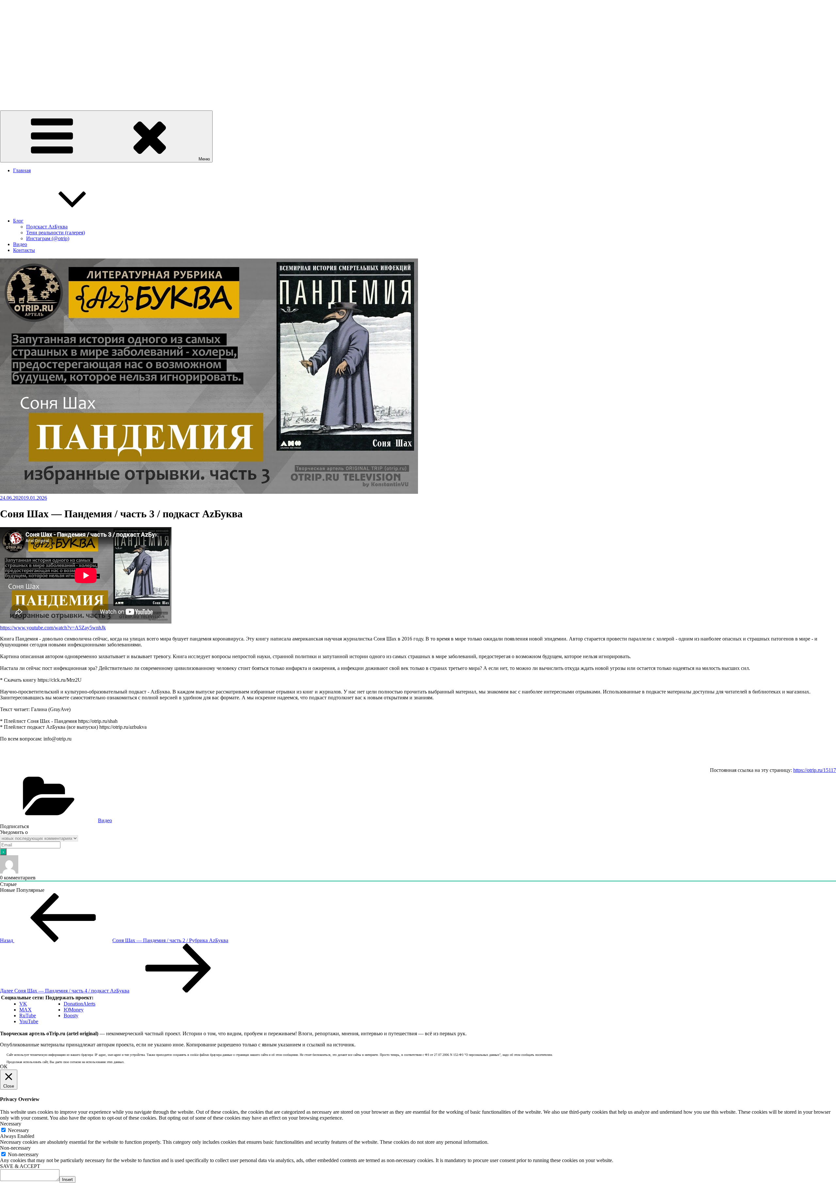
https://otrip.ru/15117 (814, 770)
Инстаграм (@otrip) (47, 238)
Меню (204, 159)
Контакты (24, 250)
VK (23, 1004)
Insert (67, 1179)
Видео (20, 244)
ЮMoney (74, 1009)
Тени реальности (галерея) (55, 232)
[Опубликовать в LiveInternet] (59, 761)
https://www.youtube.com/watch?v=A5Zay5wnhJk (53, 627)
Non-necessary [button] (15, 1148)
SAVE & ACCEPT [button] (20, 1166)
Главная (22, 170)
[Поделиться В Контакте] (15, 761)
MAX (25, 1009)
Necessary (18, 1130)
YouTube (28, 1021)
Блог (18, 221)
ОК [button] (4, 1066)
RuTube (27, 1015)
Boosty (71, 1015)
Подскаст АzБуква (47, 226)
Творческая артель (20, 91)
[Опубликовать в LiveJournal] (70, 761)
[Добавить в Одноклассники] (37, 761)
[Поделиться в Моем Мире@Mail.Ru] (48, 761)
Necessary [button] (10, 1123)
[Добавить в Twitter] (26, 761)
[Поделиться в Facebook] (4, 761)
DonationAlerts (79, 1004)
